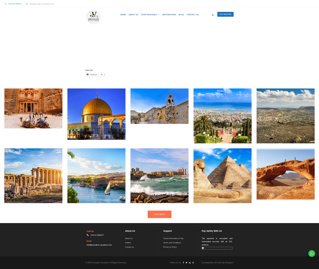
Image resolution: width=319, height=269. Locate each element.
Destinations (169, 15)
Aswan (76, 179)
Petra (12, 112)
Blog (181, 15)
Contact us (193, 15)
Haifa (201, 119)
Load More (159, 214)
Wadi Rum (267, 178)
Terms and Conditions (172, 243)
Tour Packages (149, 15)
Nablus (265, 119)
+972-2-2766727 (15, 4)
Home (123, 15)
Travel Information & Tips (173, 238)
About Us (133, 15)
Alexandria (141, 179)
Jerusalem (77, 118)
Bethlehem (141, 110)
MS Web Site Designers (224, 263)
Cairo (201, 179)
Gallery (128, 243)
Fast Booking (225, 14)
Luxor (12, 179)
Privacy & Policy (170, 247)
